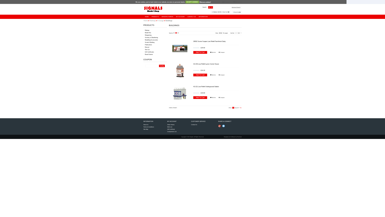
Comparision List (171, 131)
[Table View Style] (178, 33)
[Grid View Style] (174, 33)
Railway (147, 30)
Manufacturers (167, 16)
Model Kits (148, 32)
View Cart (225, 12)
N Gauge (160, 21)
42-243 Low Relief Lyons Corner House (206, 64)
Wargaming (148, 35)
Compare (222, 52)
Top (240, 107)
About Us (145, 124)
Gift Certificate (171, 129)
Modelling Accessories (151, 40)
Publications (148, 45)
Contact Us (191, 16)
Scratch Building (149, 42)
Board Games (149, 54)
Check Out (236, 12)
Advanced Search (236, 7)
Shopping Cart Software (229, 136)
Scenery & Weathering (151, 37)
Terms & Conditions (148, 127)
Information (203, 16)
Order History (170, 124)
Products (155, 16)
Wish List (169, 127)
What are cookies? (205, 2)
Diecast (147, 47)
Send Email (223, 125)
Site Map (145, 129)
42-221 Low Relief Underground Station (206, 86)
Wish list (213, 52)
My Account (180, 16)
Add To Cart (200, 52)
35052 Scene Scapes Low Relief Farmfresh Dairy (209, 41)
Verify (162, 66)
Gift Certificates (149, 52)
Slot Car (147, 49)
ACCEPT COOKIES (192, 2)
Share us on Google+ (219, 125)
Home (147, 16)
